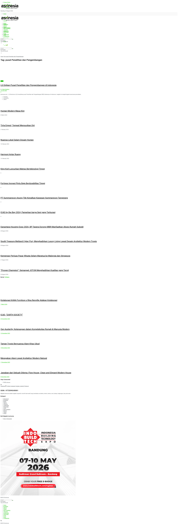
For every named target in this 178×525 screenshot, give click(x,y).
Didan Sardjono (5, 89)
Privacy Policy (6, 2)
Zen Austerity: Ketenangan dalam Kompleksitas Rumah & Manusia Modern (35, 329)
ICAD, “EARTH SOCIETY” (12, 314)
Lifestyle (5, 29)
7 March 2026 (4, 304)
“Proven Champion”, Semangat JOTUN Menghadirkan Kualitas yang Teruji (35, 270)
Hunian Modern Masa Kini (12, 111)
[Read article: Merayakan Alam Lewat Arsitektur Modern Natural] (89, 351)
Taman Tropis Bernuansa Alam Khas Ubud (20, 343)
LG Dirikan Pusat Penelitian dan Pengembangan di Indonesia (28, 85)
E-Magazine (6, 36)
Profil (4, 33)
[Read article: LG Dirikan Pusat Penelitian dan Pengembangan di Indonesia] (89, 71)
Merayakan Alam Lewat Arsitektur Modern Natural (24, 358)
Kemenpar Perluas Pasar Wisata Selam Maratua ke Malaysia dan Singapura (35, 256)
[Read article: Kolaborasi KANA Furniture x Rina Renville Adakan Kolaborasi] (89, 288)
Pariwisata (5, 32)
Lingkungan (6, 34)
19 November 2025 (5, 347)
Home (4, 13)
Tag (4, 56)
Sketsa (5, 410)
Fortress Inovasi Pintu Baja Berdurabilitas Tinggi (23, 183)
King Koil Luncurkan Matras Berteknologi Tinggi (23, 169)
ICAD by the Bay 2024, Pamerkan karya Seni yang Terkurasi (28, 212)
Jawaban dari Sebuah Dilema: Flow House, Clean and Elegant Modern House (36, 372)
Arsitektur (5, 24)
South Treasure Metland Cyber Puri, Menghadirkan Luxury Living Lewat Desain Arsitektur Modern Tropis (49, 241)
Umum (4, 413)
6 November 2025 (5, 376)
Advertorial (6, 399)
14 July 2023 (4, 90)
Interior (5, 25)
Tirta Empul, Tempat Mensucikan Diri (18, 125)
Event (4, 35)
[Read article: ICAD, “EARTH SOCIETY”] (89, 308)
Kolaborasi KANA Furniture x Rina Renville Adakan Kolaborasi (29, 300)
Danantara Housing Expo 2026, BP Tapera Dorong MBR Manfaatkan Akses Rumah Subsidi (42, 227)
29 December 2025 (5, 319)
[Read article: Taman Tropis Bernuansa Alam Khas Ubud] (89, 337)
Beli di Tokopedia (7, 418)
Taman (4, 27)
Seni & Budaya (6, 27)
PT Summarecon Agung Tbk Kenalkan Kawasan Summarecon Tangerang (34, 198)
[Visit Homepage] (10, 8)
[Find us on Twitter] (1, 13)
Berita (2, 81)
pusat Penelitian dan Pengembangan (15, 56)
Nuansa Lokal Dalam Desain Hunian (17, 140)
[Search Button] (12, 48)
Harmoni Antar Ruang (11, 154)
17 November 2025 (5, 362)
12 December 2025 (5, 333)
